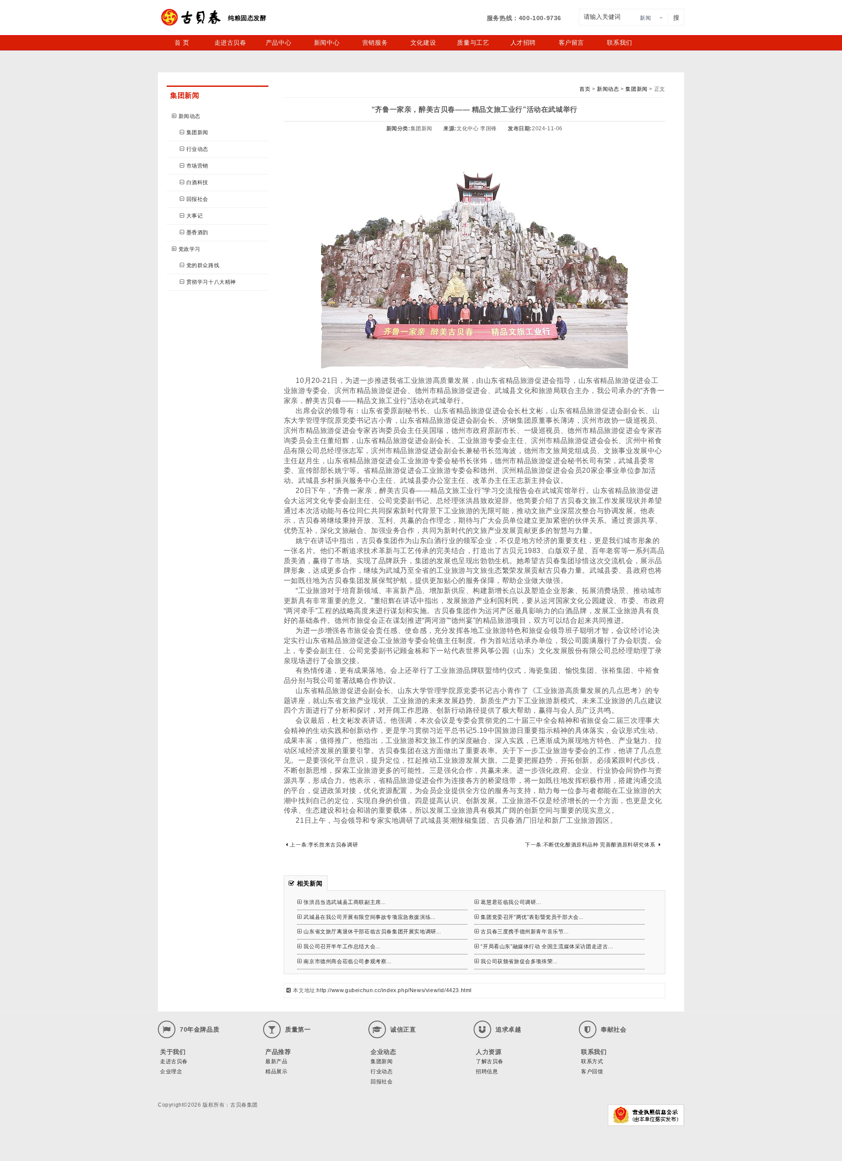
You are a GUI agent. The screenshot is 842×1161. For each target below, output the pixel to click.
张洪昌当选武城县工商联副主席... (344, 902)
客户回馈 (592, 1071)
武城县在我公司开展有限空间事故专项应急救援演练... (369, 917)
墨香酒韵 (197, 232)
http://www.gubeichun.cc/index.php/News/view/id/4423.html (394, 990)
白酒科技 (197, 182)
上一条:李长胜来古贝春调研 (324, 845)
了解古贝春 (489, 1061)
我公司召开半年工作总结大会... (341, 946)
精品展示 (276, 1071)
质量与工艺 (473, 42)
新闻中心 (326, 42)
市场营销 (197, 166)
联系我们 (619, 42)
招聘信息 (487, 1071)
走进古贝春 (230, 42)
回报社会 (197, 199)
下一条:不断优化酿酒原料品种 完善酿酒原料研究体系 (590, 845)
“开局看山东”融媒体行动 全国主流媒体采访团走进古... (547, 946)
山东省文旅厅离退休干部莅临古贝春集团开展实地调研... (372, 932)
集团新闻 (197, 132)
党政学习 (189, 249)
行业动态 (197, 149)
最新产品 (276, 1061)
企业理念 (171, 1071)
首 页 (182, 42)
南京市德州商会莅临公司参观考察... (347, 961)
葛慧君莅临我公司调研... (511, 902)
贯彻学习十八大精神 (211, 282)
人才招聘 (523, 42)
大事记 (194, 216)
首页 (584, 89)
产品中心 (278, 42)
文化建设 (423, 42)
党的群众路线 (203, 265)
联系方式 (592, 1061)
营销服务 (375, 42)
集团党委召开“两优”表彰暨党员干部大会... (532, 917)
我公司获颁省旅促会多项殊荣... (519, 961)
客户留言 (571, 42)
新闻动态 (189, 116)
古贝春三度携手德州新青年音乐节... (524, 932)
